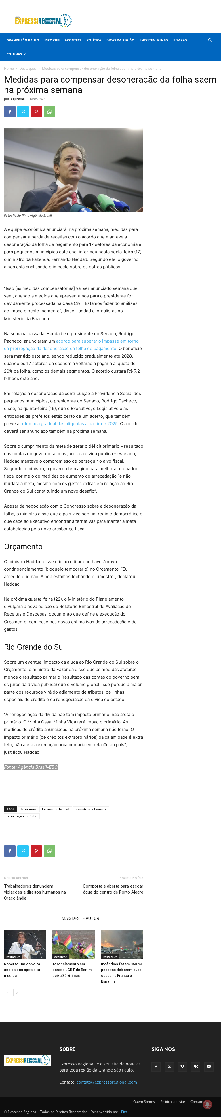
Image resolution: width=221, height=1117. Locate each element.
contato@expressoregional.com (107, 1082)
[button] (210, 40)
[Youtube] (212, 4)
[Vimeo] (193, 4)
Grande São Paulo (23, 40)
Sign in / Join (109, 4)
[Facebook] (174, 4)
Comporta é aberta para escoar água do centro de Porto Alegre (113, 889)
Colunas (14, 54)
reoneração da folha (22, 816)
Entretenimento (154, 40)
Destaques (28, 68)
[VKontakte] (203, 4)
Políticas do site (172, 1101)
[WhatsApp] (49, 111)
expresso (18, 98)
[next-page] (16, 992)
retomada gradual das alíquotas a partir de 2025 (69, 423)
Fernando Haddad (55, 809)
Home (9, 68)
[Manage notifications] (207, 1104)
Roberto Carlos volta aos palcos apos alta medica (22, 970)
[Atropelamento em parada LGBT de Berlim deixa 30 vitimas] (73, 944)
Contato (196, 1101)
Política (94, 40)
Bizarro (180, 40)
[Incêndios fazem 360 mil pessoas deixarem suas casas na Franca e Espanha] (122, 944)
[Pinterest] (36, 111)
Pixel (125, 1111)
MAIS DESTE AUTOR (80, 918)
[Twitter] (184, 4)
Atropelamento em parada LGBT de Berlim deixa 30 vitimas (72, 970)
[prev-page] (7, 992)
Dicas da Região (120, 40)
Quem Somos (144, 1101)
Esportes (52, 40)
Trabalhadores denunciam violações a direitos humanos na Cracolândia (35, 892)
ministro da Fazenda (91, 809)
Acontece (73, 40)
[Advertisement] (149, 20)
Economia (28, 809)
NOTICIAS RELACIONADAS (31, 918)
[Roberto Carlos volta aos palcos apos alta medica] (25, 944)
